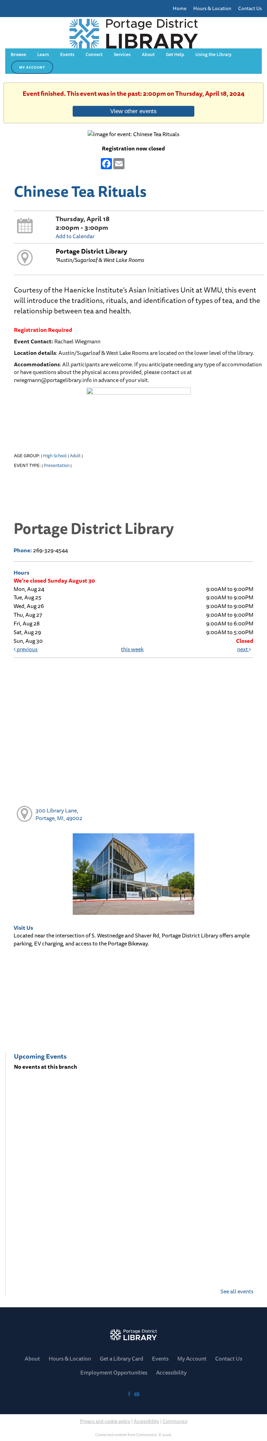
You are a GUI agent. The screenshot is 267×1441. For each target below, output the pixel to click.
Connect (94, 54)
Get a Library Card (121, 1358)
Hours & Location (212, 8)
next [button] (243, 649)
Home (179, 8)
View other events (133, 111)
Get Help (175, 54)
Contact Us (250, 8)
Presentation (57, 465)
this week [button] (132, 649)
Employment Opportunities (113, 1372)
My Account (192, 1358)
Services (122, 54)
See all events (236, 1291)
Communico (175, 1421)
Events (67, 54)
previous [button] (27, 649)
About (148, 54)
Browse (18, 54)
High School (55, 455)
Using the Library (213, 54)
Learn (43, 54)
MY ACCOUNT (32, 67)
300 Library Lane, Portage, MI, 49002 (58, 814)
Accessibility (146, 1421)
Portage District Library (91, 251)
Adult (75, 455)
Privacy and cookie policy (105, 1421)
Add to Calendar (75, 236)
